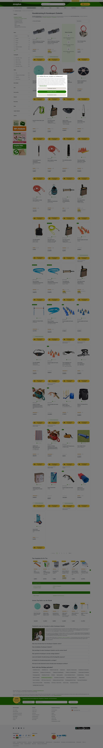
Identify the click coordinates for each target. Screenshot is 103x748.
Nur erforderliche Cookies (51, 94)
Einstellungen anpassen (52, 88)
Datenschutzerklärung (43, 85)
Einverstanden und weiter (51, 91)
